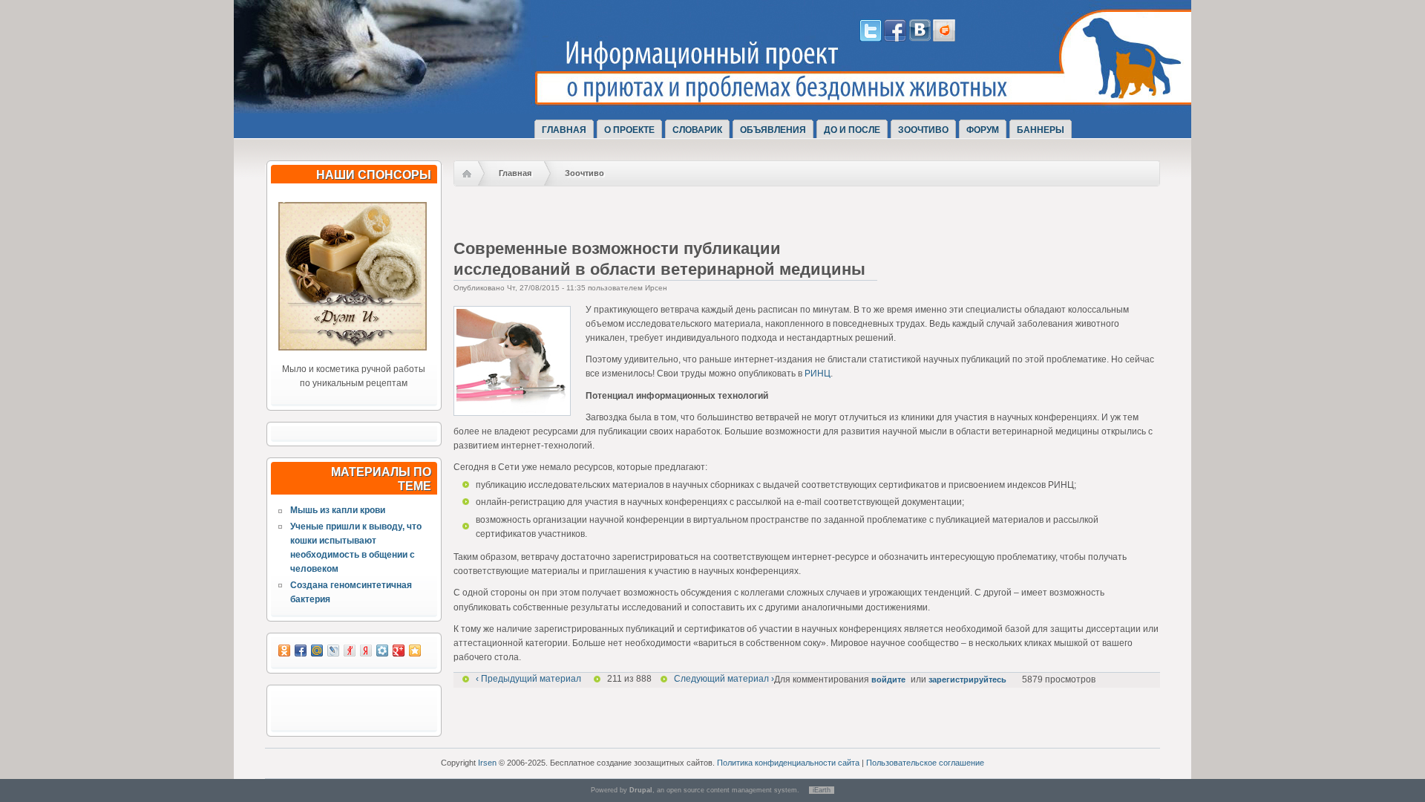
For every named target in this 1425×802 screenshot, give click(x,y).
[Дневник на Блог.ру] (944, 38)
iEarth (822, 790)
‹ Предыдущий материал (528, 679)
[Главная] (406, 99)
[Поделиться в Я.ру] (350, 650)
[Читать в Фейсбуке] (895, 38)
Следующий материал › (724, 679)
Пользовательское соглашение (925, 762)
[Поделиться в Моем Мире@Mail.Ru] (317, 650)
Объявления (773, 130)
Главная (564, 130)
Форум (982, 130)
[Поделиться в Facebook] (301, 650)
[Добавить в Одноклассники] (284, 650)
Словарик (697, 130)
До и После (852, 130)
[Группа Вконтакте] (919, 38)
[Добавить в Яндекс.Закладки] (366, 650)
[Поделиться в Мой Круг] (382, 650)
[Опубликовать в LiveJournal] (333, 650)
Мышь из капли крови (337, 510)
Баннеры (1040, 130)
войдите (888, 679)
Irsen (487, 762)
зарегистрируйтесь (967, 679)
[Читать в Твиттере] (870, 38)
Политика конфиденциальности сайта (788, 762)
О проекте (629, 130)
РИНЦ (818, 373)
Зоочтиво (923, 130)
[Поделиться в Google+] (398, 650)
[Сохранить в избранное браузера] (415, 650)
